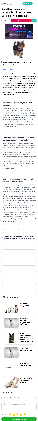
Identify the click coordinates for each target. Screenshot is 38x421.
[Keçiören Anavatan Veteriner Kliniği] (19, 267)
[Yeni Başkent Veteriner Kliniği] (19, 248)
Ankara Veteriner (8, 69)
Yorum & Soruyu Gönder (19, 419)
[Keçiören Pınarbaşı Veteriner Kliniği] (19, 271)
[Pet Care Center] (19, 252)
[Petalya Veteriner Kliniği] (19, 276)
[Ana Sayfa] (6, 3)
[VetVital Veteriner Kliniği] (19, 243)
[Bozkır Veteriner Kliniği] (19, 257)
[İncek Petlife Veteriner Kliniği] (19, 290)
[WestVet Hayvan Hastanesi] (19, 262)
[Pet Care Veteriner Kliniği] (19, 281)
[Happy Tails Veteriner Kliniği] (19, 285)
